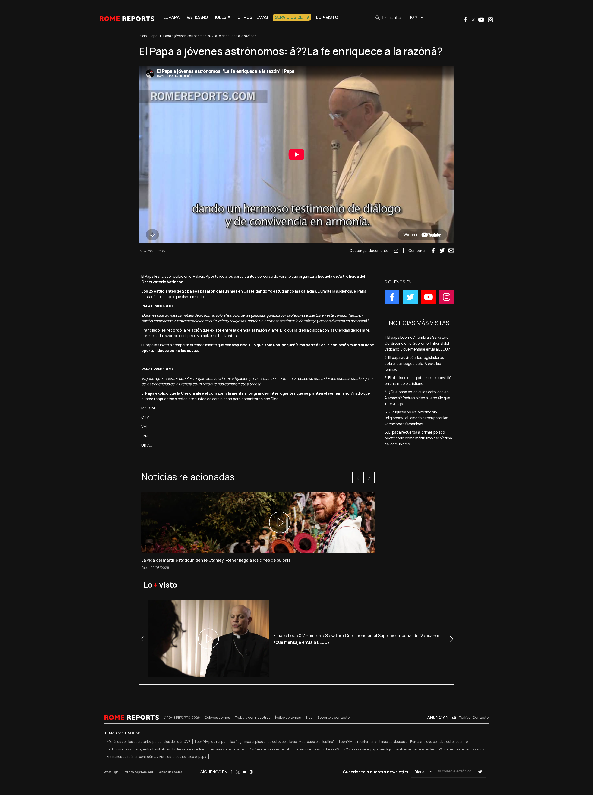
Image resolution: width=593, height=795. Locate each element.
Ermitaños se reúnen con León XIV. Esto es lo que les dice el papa (156, 756)
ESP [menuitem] (413, 17)
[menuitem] (415, 17)
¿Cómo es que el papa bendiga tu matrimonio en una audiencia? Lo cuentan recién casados (414, 749)
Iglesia (222, 17)
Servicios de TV (292, 17)
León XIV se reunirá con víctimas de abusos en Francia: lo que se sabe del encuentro (403, 741)
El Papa (171, 17)
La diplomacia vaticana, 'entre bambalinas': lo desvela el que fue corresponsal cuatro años (176, 749)
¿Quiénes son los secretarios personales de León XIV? (148, 741)
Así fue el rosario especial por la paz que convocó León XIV (294, 749)
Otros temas (252, 17)
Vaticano (197, 17)
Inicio (143, 36)
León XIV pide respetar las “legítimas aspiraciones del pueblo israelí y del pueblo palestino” (264, 741)
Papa (153, 36)
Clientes (393, 17)
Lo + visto (327, 17)
